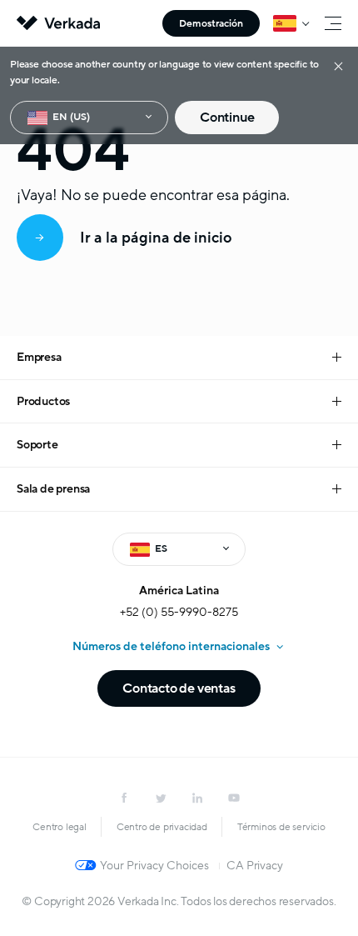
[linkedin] (197, 798)
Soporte (37, 445)
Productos (43, 401)
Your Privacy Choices (154, 865)
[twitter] (161, 798)
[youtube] (234, 798)
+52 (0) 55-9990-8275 (179, 612)
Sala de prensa (53, 489)
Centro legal (59, 826)
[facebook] (124, 798)
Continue (227, 117)
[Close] (338, 65)
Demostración (211, 23)
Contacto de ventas (178, 688)
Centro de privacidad (162, 826)
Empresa (39, 357)
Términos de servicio (281, 826)
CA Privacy (254, 865)
